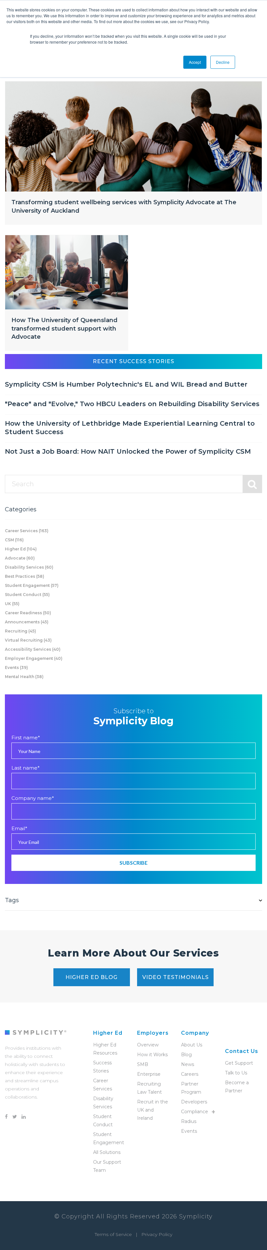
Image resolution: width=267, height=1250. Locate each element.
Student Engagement (32, 585)
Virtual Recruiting (28, 640)
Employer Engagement (34, 658)
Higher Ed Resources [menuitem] (105, 1049)
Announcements (27, 621)
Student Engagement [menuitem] (108, 1138)
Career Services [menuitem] (102, 1085)
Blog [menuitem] (186, 1055)
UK (12, 603)
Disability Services (29, 567)
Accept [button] (195, 62)
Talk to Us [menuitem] (236, 1073)
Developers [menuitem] (194, 1102)
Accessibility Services (33, 649)
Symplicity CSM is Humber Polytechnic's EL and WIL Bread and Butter (126, 384)
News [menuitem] (187, 1064)
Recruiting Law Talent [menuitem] (149, 1088)
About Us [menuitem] (191, 1045)
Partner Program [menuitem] (191, 1088)
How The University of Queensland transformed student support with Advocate (64, 328)
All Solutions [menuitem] (106, 1152)
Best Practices (24, 576)
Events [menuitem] (189, 1131)
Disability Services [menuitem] (103, 1103)
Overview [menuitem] (148, 1045)
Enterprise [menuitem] (149, 1074)
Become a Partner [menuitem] (237, 1087)
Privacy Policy (156, 1234)
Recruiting (20, 631)
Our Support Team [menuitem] (107, 1166)
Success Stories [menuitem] (102, 1067)
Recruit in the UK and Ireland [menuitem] (152, 1110)
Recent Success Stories (133, 361)
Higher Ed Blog (91, 977)
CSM (14, 539)
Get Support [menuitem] (239, 1063)
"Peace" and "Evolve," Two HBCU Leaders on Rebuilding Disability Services (132, 404)
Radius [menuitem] (188, 1121)
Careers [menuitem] (189, 1074)
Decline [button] (223, 62)
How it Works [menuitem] (152, 1055)
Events (16, 667)
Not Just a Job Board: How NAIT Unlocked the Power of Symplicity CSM (128, 451)
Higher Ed (21, 549)
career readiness (28, 612)
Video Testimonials (175, 977)
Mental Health (24, 676)
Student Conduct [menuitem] (103, 1121)
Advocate (20, 558)
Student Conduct (27, 594)
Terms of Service (113, 1234)
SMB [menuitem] (142, 1064)
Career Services (27, 530)
